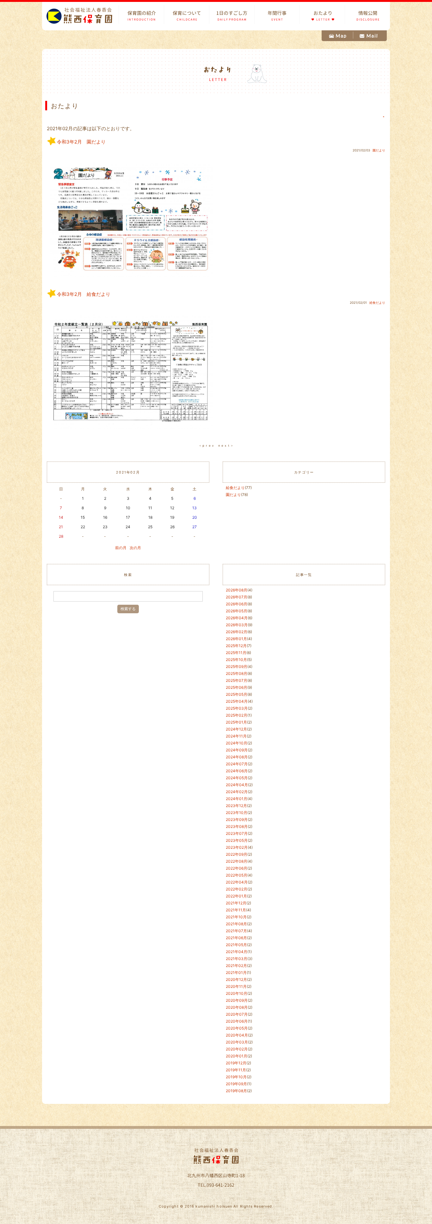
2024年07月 (237, 764)
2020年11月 (236, 986)
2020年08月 (237, 1007)
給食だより (377, 302)
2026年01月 (236, 638)
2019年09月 (236, 1083)
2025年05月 (236, 694)
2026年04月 (237, 617)
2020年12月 (236, 979)
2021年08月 (236, 923)
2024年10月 (236, 743)
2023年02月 (237, 847)
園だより (379, 150)
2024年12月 (236, 729)
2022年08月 (236, 861)
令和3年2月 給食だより (83, 294)
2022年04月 (237, 882)
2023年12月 (236, 805)
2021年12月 (236, 903)
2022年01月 (236, 896)
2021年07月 (236, 930)
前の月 (121, 547)
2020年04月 (237, 1035)
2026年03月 (237, 624)
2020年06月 (237, 1021)
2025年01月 (236, 722)
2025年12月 (236, 645)
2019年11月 (236, 1070)
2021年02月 (236, 965)
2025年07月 (236, 680)
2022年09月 (236, 854)
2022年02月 (236, 889)
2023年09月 (237, 819)
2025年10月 (236, 659)
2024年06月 (237, 770)
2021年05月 (236, 944)
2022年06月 (236, 868)
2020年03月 (237, 1042)
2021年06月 (236, 937)
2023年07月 (237, 833)
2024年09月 (237, 750)
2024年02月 (237, 791)
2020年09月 (237, 1000)
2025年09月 (236, 666)
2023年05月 (237, 840)
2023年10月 (236, 812)
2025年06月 (236, 687)
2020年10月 (236, 993)
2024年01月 (236, 798)
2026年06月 (236, 604)
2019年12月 (236, 1063)
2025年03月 (237, 708)
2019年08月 (236, 1090)
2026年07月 (236, 597)
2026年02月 (236, 631)
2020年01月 (236, 1056)
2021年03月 (236, 958)
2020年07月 (237, 1014)
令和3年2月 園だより (81, 142)
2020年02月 (237, 1049)
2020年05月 (237, 1028)
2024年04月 (237, 784)
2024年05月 (237, 777)
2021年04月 (236, 951)
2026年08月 (236, 590)
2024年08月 (237, 757)
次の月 (135, 547)
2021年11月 (236, 910)
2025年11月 (236, 652)
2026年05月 (236, 611)
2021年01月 (236, 972)
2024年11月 (236, 736)
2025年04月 (237, 701)
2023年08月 (237, 826)
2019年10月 (236, 1076)
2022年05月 (236, 875)
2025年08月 (236, 673)
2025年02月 (236, 715)
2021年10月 (236, 917)
